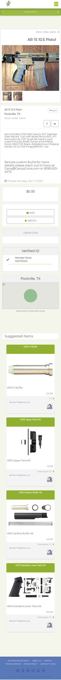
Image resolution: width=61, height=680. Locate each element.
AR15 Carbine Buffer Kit (30, 492)
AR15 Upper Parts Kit (30, 419)
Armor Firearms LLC (19, 402)
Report (54, 110)
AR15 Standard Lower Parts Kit (30, 565)
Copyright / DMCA (48, 664)
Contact (48, 661)
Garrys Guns (31, 232)
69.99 (49, 612)
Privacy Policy (30, 664)
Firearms (30, 12)
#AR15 (53, 32)
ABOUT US (36, 661)
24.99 (49, 393)
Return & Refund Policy (18, 661)
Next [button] (58, 11)
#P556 (46, 32)
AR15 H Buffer (30, 346)
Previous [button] (2, 11)
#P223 (39, 32)
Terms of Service (13, 664)
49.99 (49, 539)
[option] (30, 12)
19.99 (50, 466)
